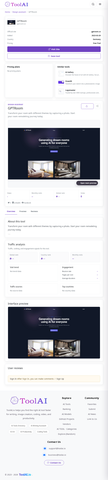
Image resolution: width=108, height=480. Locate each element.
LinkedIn (17, 203)
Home (7, 12)
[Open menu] (100, 4)
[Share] (97, 106)
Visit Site (55, 49)
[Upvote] (87, 106)
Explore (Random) (66, 434)
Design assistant (19, 12)
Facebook (27, 203)
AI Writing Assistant (38, 426)
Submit (92, 409)
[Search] (93, 4)
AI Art (12, 432)
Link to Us (92, 419)
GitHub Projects (66, 419)
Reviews (34, 211)
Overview (11, 211)
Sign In (13, 378)
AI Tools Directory (18, 426)
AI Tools (66, 404)
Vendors (67, 424)
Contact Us (55, 462)
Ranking (67, 409)
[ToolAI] (16, 4)
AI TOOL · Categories (67, 428)
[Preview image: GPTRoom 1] (54, 333)
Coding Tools (42, 432)
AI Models (66, 414)
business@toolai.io (57, 455)
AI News (92, 414)
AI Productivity (26, 432)
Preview (22, 211)
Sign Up (60, 378)
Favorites (92, 404)
